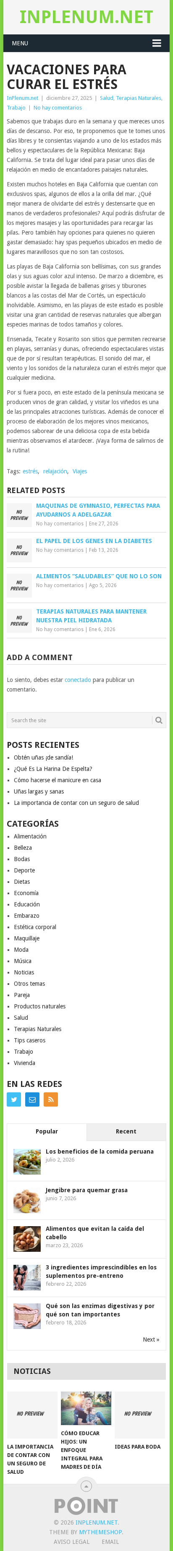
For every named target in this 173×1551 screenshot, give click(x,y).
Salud (106, 98)
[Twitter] (14, 1099)
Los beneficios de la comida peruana (100, 1151)
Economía (26, 893)
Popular (47, 1131)
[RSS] (51, 1099)
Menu (20, 43)
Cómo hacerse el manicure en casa (57, 780)
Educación (27, 904)
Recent (126, 1131)
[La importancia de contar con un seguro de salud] (32, 1415)
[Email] (32, 1099)
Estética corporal (35, 927)
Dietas (22, 881)
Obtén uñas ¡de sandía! (43, 757)
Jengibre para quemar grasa (87, 1190)
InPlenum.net (86, 17)
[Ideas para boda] (140, 1415)
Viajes (80, 471)
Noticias (24, 972)
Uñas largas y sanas (39, 791)
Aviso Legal (71, 1541)
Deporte (24, 870)
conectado (78, 679)
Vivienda (24, 1063)
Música (22, 961)
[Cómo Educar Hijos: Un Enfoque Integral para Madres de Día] (86, 1408)
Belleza (23, 847)
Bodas (22, 859)
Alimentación (30, 836)
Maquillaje (26, 938)
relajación (55, 471)
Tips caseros (29, 1040)
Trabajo (16, 107)
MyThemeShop (100, 1532)
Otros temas (29, 983)
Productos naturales (40, 1006)
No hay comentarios (58, 107)
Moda (21, 949)
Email (110, 1541)
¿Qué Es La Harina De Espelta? (53, 768)
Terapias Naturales (138, 98)
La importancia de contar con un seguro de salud (76, 802)
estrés (30, 471)
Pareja (22, 995)
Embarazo (26, 915)
